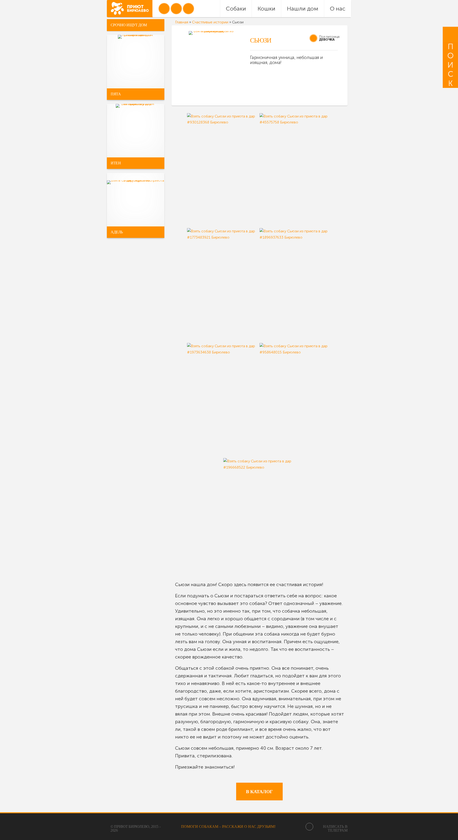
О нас (337, 8)
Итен (116, 163)
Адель (117, 232)
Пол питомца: (329, 37)
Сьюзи (260, 40)
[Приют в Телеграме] (188, 8)
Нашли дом (302, 8)
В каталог (259, 791)
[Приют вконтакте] (164, 8)
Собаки (236, 8)
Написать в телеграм (335, 828)
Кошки (266, 8)
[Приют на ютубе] (176, 8)
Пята (116, 94)
